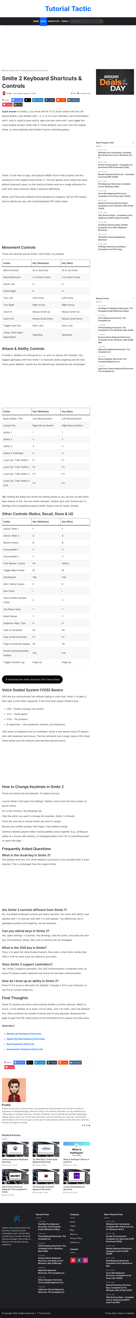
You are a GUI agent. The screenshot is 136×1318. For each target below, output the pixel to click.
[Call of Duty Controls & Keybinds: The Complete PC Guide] (15, 1176)
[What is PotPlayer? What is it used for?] (76, 1149)
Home (36, 21)
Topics (64, 21)
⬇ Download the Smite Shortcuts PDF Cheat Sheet (32, 679)
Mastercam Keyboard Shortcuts (24, 1033)
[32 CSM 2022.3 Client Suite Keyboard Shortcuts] (46, 1149)
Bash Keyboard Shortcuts (20, 1044)
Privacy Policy (76, 1238)
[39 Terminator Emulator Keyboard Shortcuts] (46, 1176)
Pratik (9, 93)
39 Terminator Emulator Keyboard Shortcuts (43, 1188)
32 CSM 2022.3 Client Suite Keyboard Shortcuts (45, 1160)
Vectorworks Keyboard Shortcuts (25, 1049)
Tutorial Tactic (44, 1313)
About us (74, 1234)
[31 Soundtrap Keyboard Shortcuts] (76, 1176)
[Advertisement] (68, 46)
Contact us (74, 1242)
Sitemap (130, 1313)
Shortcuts (53, 21)
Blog (43, 21)
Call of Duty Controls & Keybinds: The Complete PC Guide (14, 1189)
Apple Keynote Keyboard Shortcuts (26, 1039)
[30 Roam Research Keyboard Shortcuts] (15, 1149)
